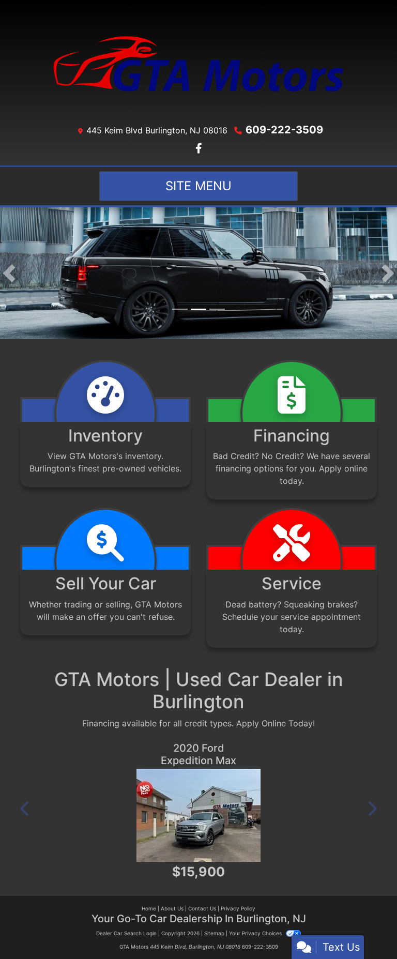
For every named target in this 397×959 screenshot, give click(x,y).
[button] (9, 273)
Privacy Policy (238, 908)
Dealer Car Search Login (126, 933)
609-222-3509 (284, 130)
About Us (172, 908)
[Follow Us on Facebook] (198, 149)
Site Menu (198, 185)
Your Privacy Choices (256, 933)
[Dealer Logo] (198, 63)
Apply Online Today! (275, 723)
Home (149, 908)
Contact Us (202, 908)
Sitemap (214, 933)
